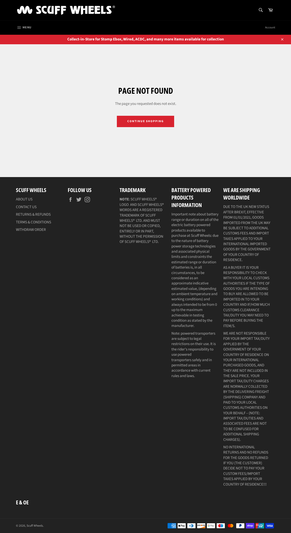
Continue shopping (145, 121)
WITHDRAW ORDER (31, 229)
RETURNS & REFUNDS (33, 214)
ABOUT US (24, 199)
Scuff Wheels (35, 525)
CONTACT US (26, 207)
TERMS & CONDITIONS (33, 222)
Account (270, 27)
